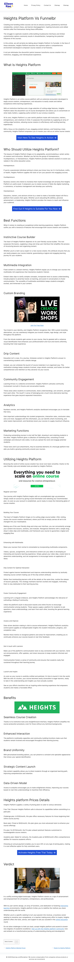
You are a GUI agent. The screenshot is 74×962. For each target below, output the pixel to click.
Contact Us (47, 5)
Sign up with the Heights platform (43, 929)
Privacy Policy (35, 5)
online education (62, 919)
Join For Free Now (37, 325)
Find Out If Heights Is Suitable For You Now (35, 208)
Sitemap (57, 5)
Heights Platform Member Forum (16, 948)
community (60, 929)
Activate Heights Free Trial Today (35, 852)
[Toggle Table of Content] (15, 941)
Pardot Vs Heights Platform (62, 948)
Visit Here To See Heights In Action (35, 137)
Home (26, 5)
